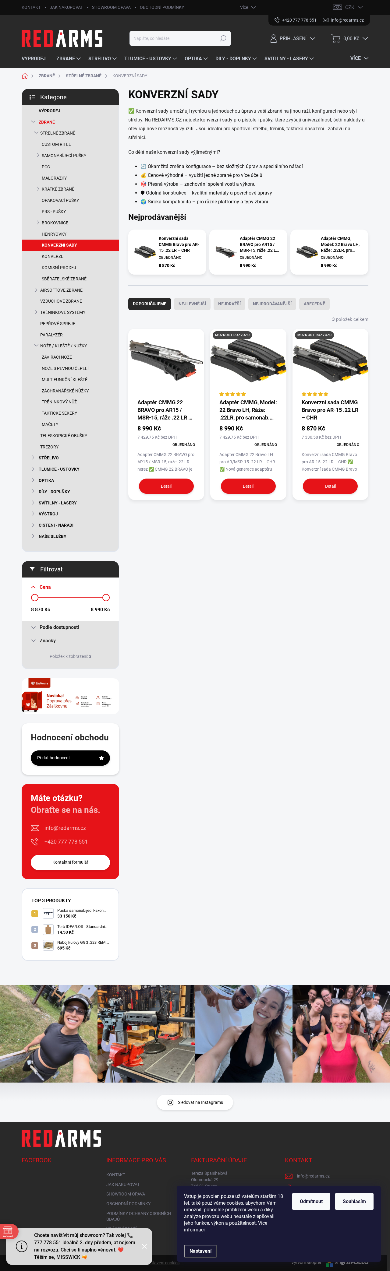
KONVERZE (52, 256)
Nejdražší (229, 303)
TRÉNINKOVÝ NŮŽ (59, 401)
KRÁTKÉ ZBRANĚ (58, 189)
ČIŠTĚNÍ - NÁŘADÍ (56, 525)
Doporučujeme (149, 303)
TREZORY (49, 446)
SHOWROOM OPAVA (111, 7)
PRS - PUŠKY (54, 211)
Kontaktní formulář (70, 862)
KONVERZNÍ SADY (59, 245)
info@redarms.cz (65, 828)
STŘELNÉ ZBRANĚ (57, 133)
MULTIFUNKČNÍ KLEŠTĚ (64, 379)
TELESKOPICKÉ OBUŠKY (63, 435)
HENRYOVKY (54, 234)
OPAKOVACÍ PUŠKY (60, 200)
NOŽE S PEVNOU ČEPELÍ (65, 368)
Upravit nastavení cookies (155, 1262)
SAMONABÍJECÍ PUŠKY (64, 155)
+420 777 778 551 (66, 841)
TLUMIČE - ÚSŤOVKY (59, 469)
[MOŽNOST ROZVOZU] (248, 363)
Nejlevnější (192, 303)
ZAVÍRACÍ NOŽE (57, 357)
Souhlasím (354, 1201)
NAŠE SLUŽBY (52, 536)
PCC (46, 166)
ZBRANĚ (47, 122)
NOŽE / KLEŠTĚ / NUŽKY (63, 345)
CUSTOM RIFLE (56, 144)
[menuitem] (36, 59)
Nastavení (200, 1251)
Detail (166, 486)
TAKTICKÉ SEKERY (59, 413)
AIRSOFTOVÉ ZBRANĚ (61, 290)
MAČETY (50, 424)
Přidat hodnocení (53, 757)
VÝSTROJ (48, 513)
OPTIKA (46, 480)
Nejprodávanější (272, 303)
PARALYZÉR (51, 334)
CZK (349, 7)
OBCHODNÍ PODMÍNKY (162, 7)
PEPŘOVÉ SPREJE (57, 323)
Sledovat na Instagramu (200, 1102)
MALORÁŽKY (54, 178)
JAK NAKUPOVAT (66, 7)
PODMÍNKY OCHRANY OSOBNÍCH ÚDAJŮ (138, 1216)
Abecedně (314, 303)
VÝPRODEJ (49, 110)
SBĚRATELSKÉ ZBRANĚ (64, 278)
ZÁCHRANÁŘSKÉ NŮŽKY (65, 390)
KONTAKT (31, 7)
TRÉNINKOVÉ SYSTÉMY (62, 312)
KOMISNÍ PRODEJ (59, 267)
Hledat (223, 38)
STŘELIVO (49, 457)
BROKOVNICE (55, 222)
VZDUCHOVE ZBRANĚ (61, 301)
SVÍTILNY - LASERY (58, 502)
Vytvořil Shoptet (306, 1262)
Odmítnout (311, 1201)
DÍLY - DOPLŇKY (54, 491)
